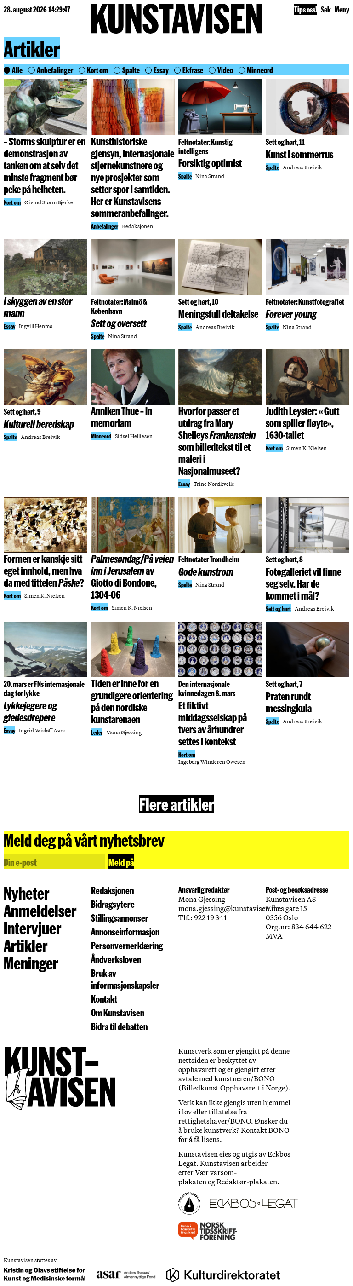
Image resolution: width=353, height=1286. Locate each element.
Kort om (97, 69)
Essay (161, 69)
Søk (326, 9)
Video (225, 69)
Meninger (31, 962)
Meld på (121, 861)
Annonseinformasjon (125, 931)
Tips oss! (305, 9)
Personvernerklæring (127, 945)
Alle (17, 69)
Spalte (130, 69)
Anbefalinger (55, 69)
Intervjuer (32, 927)
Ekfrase (192, 69)
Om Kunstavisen (117, 1012)
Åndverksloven (116, 959)
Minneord (260, 69)
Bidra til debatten (119, 1026)
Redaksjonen (112, 890)
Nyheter (26, 892)
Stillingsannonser (119, 917)
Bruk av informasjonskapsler (125, 979)
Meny (342, 9)
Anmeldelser (40, 910)
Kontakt (104, 998)
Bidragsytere (113, 904)
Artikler (32, 49)
